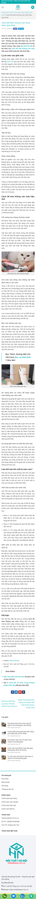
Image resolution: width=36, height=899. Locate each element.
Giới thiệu (5, 779)
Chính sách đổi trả (8, 809)
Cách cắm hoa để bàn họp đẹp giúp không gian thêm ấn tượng (20, 749)
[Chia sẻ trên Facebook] (12, 692)
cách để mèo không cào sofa (23, 48)
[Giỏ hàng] (32, 7)
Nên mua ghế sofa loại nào (14, 676)
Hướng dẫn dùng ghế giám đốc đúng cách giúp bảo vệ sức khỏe (21, 732)
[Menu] (3, 7)
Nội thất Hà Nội (27, 46)
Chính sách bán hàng (9, 798)
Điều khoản (6, 782)
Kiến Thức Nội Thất (17, 12)
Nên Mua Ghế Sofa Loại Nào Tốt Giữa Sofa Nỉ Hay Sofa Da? (9, 703)
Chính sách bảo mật (9, 805)
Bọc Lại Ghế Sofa (22, 357)
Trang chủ (5, 12)
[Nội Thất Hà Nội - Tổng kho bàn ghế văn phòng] (18, 7)
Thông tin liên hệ (7, 789)
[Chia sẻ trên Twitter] (16, 692)
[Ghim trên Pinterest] (20, 692)
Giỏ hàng (5, 786)
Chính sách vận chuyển (10, 802)
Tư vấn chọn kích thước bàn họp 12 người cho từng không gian (20, 757)
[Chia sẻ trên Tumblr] (23, 692)
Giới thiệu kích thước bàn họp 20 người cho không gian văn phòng (19, 724)
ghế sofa (10, 61)
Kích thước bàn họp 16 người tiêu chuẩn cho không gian (20, 741)
